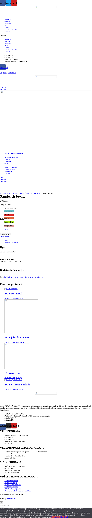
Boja (2, 219)
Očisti (6, 229)
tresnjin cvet (39, 277)
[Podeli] (5, 505)
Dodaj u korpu (5, 234)
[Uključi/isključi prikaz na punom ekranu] (3, 505)
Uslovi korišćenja (62, 517)
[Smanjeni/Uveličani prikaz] (1, 505)
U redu (53, 517)
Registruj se (12, 73)
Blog (6, 25)
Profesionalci (11, 498)
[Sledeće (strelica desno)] (3, 507)
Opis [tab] (6, 240)
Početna (3, 193)
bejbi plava (8, 277)
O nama (7, 21)
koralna (21, 277)
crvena (15, 277)
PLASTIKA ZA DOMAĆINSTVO (20, 193)
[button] (46, 35)
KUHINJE (38, 193)
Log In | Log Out (10, 29)
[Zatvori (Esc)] (8, 505)
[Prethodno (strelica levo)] (1, 507)
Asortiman (8, 23)
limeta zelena (29, 277)
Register (7, 32)
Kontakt (7, 27)
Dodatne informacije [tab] (11, 242)
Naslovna (7, 19)
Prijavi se (3, 73)
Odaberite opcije (17, 298)
